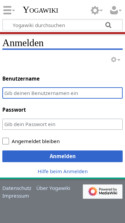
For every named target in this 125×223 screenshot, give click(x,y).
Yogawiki (40, 9)
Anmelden (63, 156)
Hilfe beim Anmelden (63, 171)
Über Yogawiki (53, 188)
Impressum (15, 195)
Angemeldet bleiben (36, 141)
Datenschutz (16, 188)
